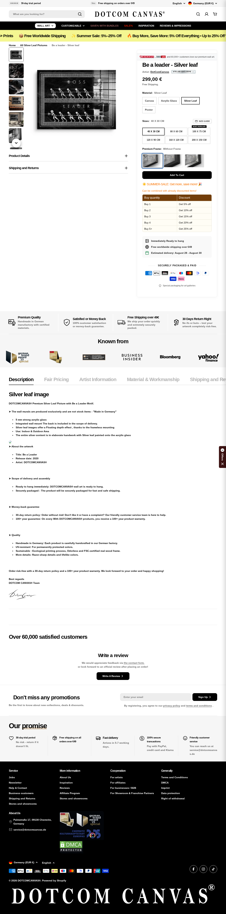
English (177, 3)
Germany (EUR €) (203, 3)
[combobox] (47, 14)
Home (12, 45)
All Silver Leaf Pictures (33, 45)
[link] (55, 357)
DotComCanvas (159, 71)
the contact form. (134, 662)
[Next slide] (16, 143)
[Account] (206, 14)
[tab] (21, 380)
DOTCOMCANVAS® (29, 880)
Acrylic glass (169, 100)
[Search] (80, 14)
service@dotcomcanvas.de (29, 829)
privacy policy (171, 705)
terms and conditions (199, 705)
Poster (149, 109)
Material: (154, 92)
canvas (149, 100)
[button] (222, 457)
